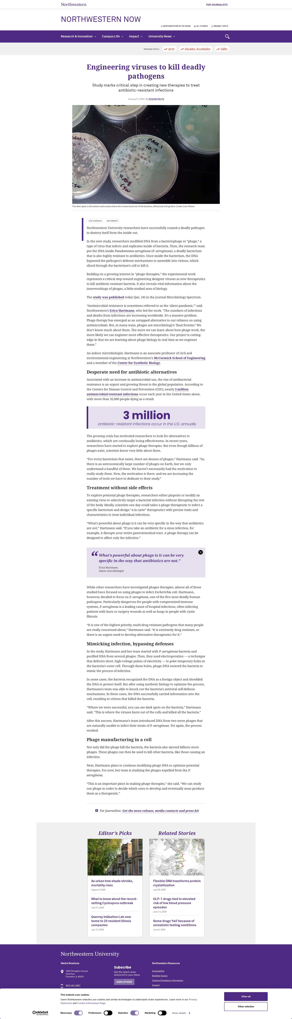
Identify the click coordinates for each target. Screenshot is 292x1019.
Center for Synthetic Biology (139, 363)
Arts (171, 49)
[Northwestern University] (146, 954)
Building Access (159, 976)
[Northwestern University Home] (74, 4)
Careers (156, 985)
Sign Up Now (124, 982)
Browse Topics (221, 26)
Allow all (245, 996)
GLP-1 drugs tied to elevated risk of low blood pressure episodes (174, 903)
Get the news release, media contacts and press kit (160, 811)
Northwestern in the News (177, 26)
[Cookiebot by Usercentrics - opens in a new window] (40, 1013)
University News (160, 36)
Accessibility (158, 971)
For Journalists (217, 5)
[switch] (108, 1012)
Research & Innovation (77, 36)
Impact (134, 36)
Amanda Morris (156, 99)
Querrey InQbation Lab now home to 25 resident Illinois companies (111, 921)
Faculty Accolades (197, 49)
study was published (108, 297)
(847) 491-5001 (73, 985)
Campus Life (111, 36)
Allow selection (246, 1006)
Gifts (224, 49)
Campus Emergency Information (167, 980)
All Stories (202, 26)
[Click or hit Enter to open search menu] (227, 36)
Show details (179, 1013)
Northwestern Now (101, 20)
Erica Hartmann (122, 310)
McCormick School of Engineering (179, 358)
